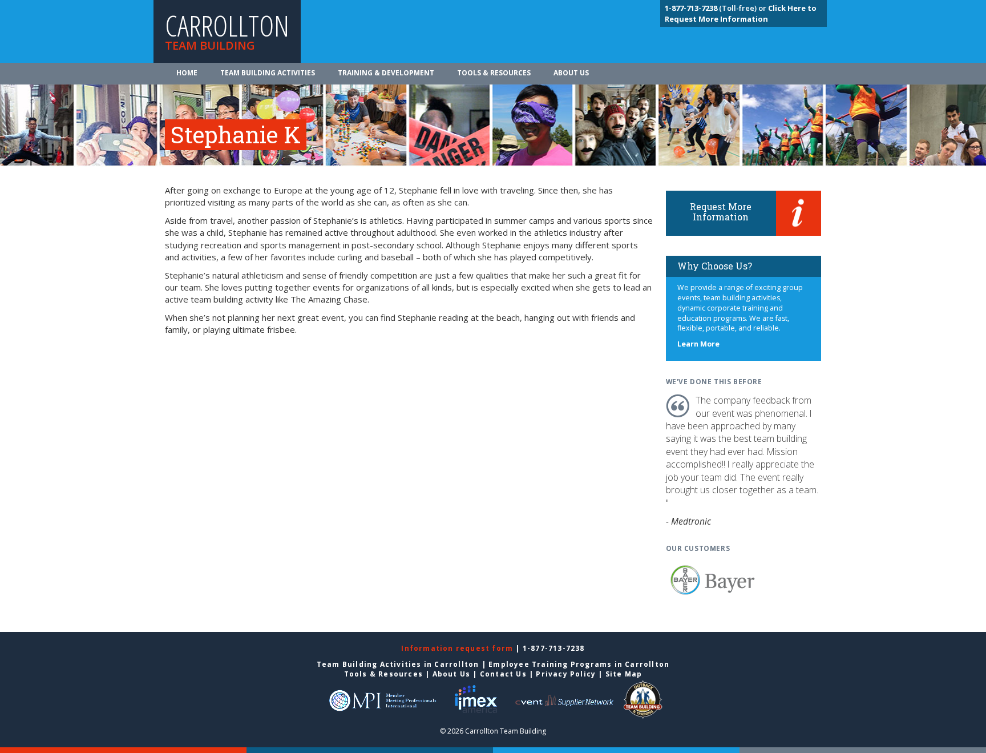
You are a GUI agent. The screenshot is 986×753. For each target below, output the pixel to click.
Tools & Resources (494, 73)
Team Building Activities (267, 73)
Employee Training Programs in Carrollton (578, 664)
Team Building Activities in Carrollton (398, 664)
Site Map (623, 674)
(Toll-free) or (716, 8)
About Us (571, 73)
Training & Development (386, 73)
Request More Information (720, 211)
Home (186, 73)
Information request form (458, 648)
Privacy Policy (566, 674)
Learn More (698, 344)
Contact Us (503, 674)
